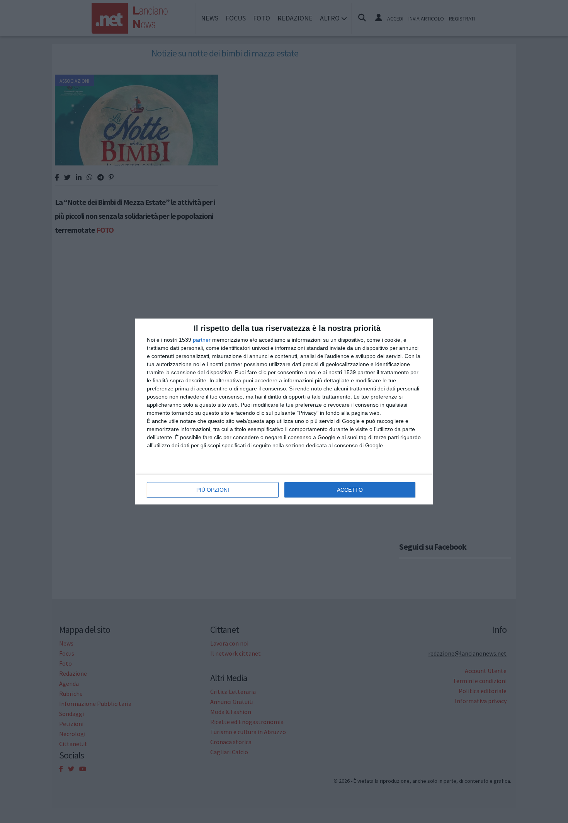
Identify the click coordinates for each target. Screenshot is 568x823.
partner (202, 339)
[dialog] (284, 411)
